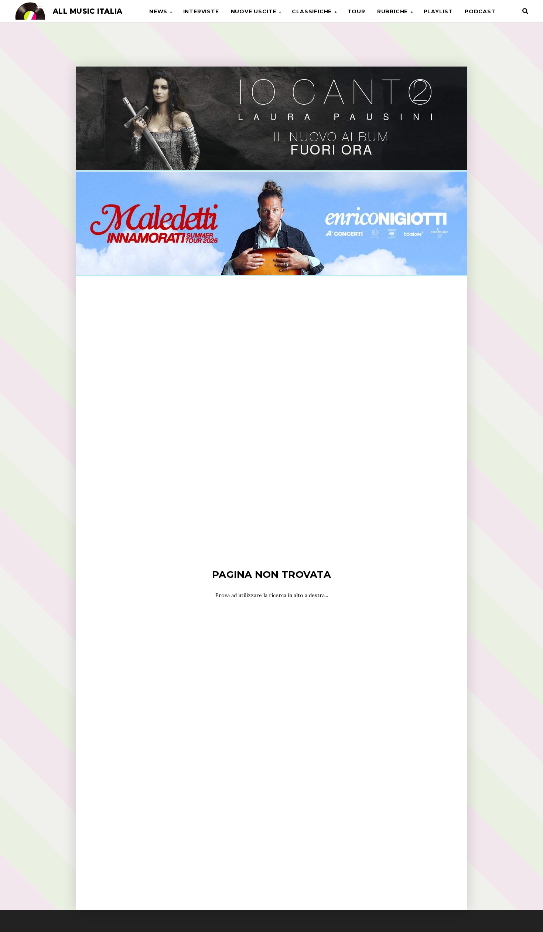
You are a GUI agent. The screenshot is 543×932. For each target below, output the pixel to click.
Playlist (438, 11)
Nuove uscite (254, 11)
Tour (356, 11)
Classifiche (312, 11)
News (158, 11)
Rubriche (392, 11)
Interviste (201, 11)
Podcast (480, 11)
